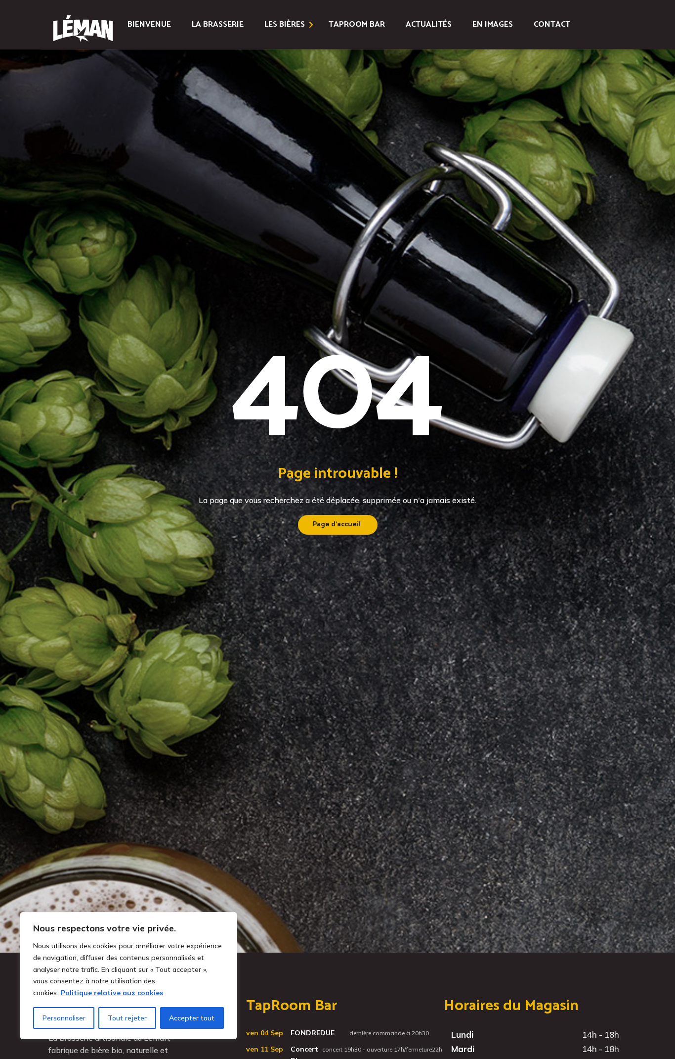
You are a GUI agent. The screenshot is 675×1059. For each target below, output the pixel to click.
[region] (128, 975)
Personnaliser (63, 1017)
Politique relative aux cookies (112, 992)
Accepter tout (191, 1017)
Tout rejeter (127, 1017)
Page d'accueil (337, 524)
